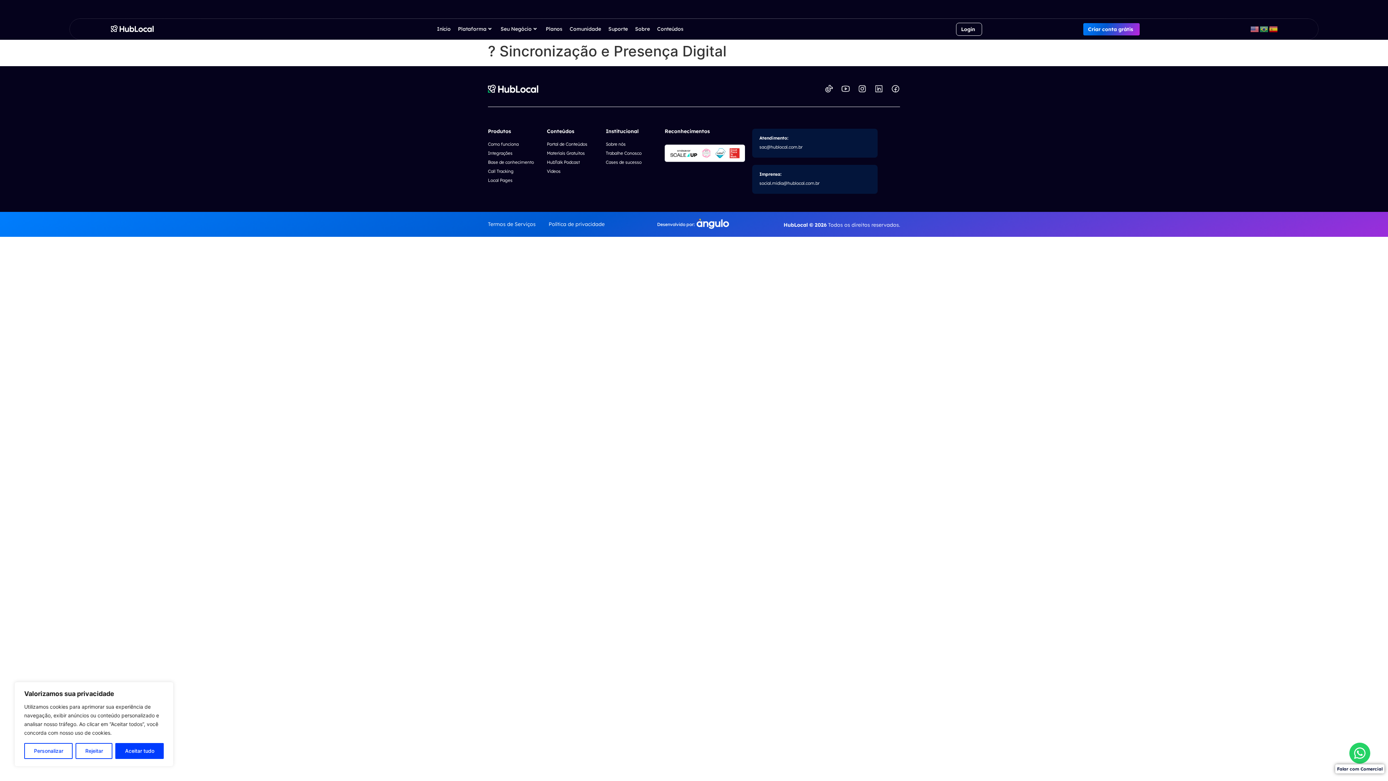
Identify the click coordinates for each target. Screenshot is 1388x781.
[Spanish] (1273, 29)
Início (444, 29)
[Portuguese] (1264, 29)
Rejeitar (94, 751)
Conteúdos (670, 29)
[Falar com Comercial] (1359, 753)
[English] (1255, 29)
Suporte (618, 29)
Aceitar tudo (139, 751)
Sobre (642, 29)
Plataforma (472, 29)
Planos (554, 29)
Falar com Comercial (1360, 769)
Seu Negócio (516, 29)
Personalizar (48, 751)
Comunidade (585, 29)
